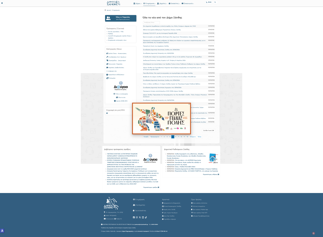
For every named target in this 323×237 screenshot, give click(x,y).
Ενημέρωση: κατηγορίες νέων (117, 40)
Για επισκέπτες (140, 210)
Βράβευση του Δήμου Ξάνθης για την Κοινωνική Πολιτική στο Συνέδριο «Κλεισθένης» (169, 76)
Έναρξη (146, 136)
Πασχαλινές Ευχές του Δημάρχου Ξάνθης (156, 46)
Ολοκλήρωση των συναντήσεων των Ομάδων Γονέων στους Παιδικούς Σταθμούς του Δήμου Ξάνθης (174, 64)
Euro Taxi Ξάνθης (169, 216)
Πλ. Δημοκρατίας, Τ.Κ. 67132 (114, 212)
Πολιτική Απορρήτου (199, 206)
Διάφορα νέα (112, 71)
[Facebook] (134, 217)
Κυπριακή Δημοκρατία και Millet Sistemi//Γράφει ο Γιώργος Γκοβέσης (196, 169)
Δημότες (163, 3)
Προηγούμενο (154, 136)
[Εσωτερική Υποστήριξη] (2, 3)
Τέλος (199, 136)
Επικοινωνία (188, 3)
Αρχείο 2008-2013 (121, 101)
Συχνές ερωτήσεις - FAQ (115, 31)
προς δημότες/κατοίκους (123, 18)
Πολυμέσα (112, 78)
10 (187, 136)
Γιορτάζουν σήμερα (170, 219)
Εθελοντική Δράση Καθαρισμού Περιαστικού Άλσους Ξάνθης (162, 29)
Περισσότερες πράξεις (150, 187)
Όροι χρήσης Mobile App (200, 209)
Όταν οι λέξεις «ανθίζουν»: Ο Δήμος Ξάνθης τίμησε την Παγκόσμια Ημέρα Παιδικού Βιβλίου (171, 84)
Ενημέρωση (150, 3)
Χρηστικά (165, 199)
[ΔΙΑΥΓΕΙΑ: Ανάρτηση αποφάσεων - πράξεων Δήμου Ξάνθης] (120, 86)
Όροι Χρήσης (196, 199)
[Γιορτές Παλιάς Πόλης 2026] (161, 118)
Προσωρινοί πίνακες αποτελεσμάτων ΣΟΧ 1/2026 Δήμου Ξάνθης (163, 91)
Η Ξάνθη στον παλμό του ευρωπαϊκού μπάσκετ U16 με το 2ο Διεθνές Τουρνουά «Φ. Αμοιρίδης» (172, 57)
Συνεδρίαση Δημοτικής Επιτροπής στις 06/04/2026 (158, 100)
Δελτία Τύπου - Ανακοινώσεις (117, 53)
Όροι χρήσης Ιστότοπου (200, 203)
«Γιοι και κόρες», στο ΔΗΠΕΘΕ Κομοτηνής (188, 160)
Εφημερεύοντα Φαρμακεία (171, 203)
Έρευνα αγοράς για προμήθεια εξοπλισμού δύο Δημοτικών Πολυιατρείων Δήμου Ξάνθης (170, 37)
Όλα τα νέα (121, 97)
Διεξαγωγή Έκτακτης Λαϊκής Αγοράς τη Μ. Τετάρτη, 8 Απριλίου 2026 (164, 60)
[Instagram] (137, 217)
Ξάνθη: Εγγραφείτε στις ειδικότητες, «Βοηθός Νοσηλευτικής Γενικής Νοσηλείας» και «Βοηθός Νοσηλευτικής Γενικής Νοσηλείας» (186, 156)
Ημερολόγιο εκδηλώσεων (116, 74)
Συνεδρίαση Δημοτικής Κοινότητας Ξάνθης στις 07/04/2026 (161, 80)
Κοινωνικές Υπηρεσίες (115, 64)
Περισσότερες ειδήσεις (210, 174)
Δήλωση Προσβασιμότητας (201, 216)
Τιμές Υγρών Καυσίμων (170, 212)
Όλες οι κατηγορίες (121, 94)
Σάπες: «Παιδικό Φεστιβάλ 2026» (185, 166)
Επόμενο (193, 136)
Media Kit (119, 219)
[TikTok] (146, 217)
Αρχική (109, 10)
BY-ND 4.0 (164, 231)
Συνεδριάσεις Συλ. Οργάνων (117, 57)
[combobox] (215, 2)
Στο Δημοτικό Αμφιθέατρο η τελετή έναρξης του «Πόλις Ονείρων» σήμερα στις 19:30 (169, 26)
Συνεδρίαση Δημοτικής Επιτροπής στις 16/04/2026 (158, 53)
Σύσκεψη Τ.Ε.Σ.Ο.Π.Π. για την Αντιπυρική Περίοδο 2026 (160, 33)
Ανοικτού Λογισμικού (143, 231)
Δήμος (138, 3)
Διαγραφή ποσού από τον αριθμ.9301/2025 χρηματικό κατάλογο (127, 169)
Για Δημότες (140, 205)
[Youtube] (143, 217)
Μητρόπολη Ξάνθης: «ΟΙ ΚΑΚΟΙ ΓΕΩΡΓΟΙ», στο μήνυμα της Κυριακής (196, 171)
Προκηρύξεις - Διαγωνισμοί (117, 60)
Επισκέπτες (175, 3)
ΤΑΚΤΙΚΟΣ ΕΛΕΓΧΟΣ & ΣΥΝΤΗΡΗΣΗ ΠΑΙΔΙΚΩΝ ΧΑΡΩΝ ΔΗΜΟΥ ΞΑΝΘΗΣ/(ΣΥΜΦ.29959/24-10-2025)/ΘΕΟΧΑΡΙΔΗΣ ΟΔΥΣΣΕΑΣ (122, 156)
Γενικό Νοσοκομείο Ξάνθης (172, 206)
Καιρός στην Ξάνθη (169, 209)
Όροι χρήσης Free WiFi (200, 212)
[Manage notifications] (313, 233)
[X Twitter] (140, 217)
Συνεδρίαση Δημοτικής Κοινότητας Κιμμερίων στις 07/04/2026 (162, 87)
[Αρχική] (113, 2)
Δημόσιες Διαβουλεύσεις (116, 67)
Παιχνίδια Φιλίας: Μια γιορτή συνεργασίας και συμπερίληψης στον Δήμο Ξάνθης (168, 73)
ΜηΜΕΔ (110, 33)
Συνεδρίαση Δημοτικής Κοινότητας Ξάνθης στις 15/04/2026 (161, 49)
